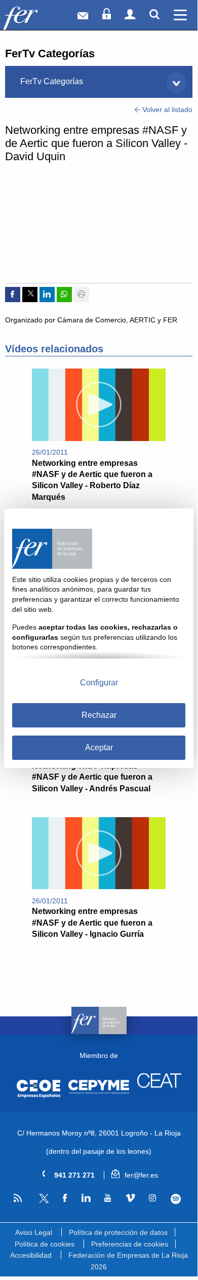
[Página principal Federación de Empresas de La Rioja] (34, 17)
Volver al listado (166, 109)
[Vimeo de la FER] (130, 1198)
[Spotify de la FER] (175, 1199)
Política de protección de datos (118, 1232)
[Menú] (180, 15)
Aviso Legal (33, 1232)
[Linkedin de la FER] (85, 1198)
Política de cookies (44, 1244)
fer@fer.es (140, 1175)
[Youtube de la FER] (107, 1198)
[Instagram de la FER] (152, 1198)
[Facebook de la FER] (64, 1198)
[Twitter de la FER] (42, 1201)
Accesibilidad (31, 1255)
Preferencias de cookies (129, 1244)
